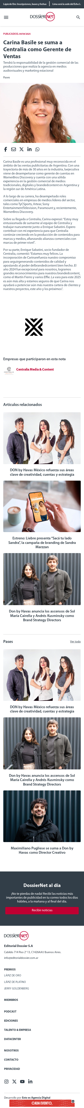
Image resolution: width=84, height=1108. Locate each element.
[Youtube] (22, 1082)
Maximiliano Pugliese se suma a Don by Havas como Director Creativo (42, 851)
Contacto (11, 1059)
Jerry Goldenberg (16, 988)
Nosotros (11, 1050)
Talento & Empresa (17, 1030)
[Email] (13, 150)
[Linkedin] (29, 150)
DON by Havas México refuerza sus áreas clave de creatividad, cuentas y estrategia (42, 473)
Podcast (10, 1011)
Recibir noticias (42, 910)
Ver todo (75, 641)
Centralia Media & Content (35, 369)
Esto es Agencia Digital (36, 1097)
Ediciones (11, 1020)
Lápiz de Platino (15, 982)
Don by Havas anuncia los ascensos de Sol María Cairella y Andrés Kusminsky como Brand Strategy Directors (42, 616)
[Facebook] (5, 150)
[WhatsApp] (37, 150)
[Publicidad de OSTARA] (42, 1106)
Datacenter (12, 1039)
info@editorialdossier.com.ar (21, 958)
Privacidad (12, 1069)
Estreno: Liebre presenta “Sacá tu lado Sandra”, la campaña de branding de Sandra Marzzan (42, 543)
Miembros (11, 1000)
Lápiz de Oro (12, 975)
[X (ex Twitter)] (21, 150)
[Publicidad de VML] (33, 351)
